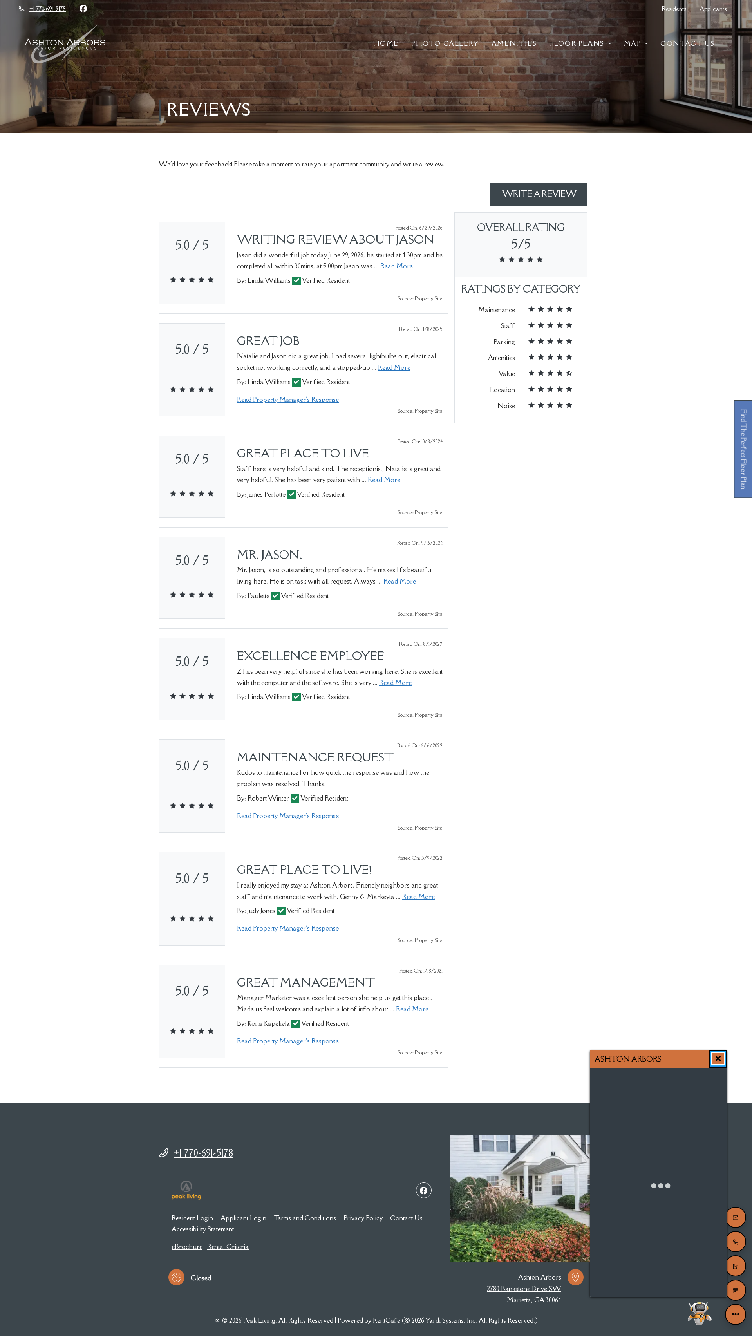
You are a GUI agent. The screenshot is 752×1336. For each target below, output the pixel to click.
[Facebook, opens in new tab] (83, 8)
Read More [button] (396, 265)
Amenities (514, 43)
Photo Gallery (445, 43)
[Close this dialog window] (718, 1059)
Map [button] (633, 43)
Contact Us (687, 43)
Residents (677, 8)
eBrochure (187, 1246)
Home (386, 43)
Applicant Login (243, 1217)
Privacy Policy (363, 1217)
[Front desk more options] (735, 1314)
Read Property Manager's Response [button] (288, 399)
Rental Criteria (228, 1246)
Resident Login (192, 1217)
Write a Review (544, 193)
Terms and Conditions (305, 1217)
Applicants (716, 8)
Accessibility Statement (203, 1228)
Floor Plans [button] (577, 43)
